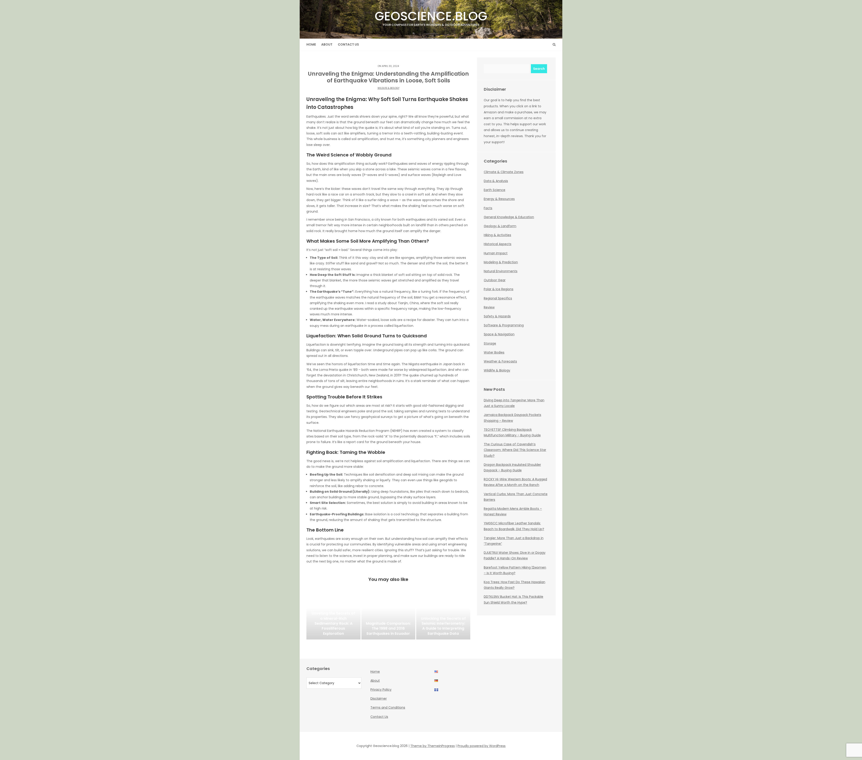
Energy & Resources (499, 199)
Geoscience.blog (431, 17)
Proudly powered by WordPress (481, 746)
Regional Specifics (498, 298)
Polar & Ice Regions (498, 289)
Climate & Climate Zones (503, 172)
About (326, 44)
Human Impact (496, 253)
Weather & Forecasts (500, 361)
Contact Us (348, 44)
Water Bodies (494, 352)
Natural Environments (500, 271)
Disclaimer (378, 698)
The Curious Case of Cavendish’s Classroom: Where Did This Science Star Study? (515, 450)
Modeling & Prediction (501, 262)
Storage (490, 343)
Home (311, 44)
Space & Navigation (499, 334)
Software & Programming (504, 325)
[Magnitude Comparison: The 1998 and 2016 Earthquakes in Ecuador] (388, 617)
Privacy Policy (380, 689)
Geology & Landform (500, 226)
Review (489, 307)
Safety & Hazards (497, 316)
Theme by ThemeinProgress (432, 746)
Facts (488, 208)
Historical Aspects (497, 244)
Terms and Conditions (387, 707)
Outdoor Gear (495, 280)
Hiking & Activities (497, 235)
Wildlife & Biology (388, 88)
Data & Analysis (496, 181)
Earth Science (494, 190)
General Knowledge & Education (509, 217)
